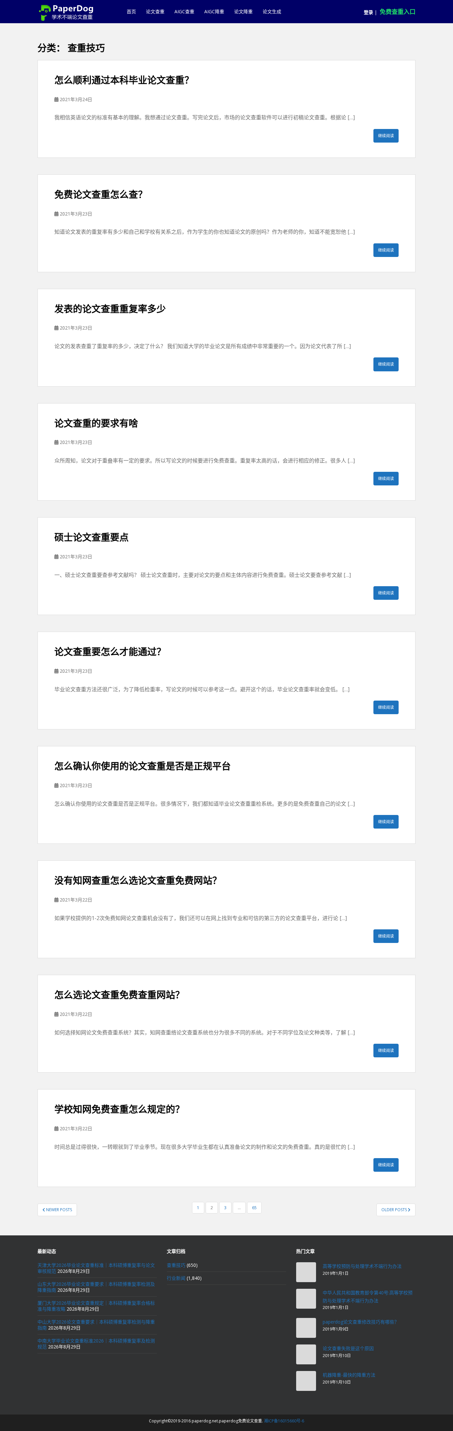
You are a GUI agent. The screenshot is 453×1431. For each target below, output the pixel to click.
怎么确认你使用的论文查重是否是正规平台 (142, 766)
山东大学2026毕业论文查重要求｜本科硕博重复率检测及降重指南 (96, 1287)
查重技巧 (176, 1265)
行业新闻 (176, 1278)
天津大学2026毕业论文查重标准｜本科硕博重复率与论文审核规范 (96, 1268)
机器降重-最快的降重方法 (349, 1375)
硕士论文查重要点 (91, 537)
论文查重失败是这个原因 (348, 1348)
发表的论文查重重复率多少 (110, 309)
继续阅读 (386, 136)
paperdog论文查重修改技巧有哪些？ (361, 1322)
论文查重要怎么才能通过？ (110, 652)
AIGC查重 (184, 11)
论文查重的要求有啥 (96, 423)
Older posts (394, 1210)
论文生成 (272, 11)
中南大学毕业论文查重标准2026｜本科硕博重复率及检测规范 (96, 1344)
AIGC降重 (214, 11)
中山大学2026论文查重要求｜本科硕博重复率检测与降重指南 (96, 1325)
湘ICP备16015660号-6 (284, 1421)
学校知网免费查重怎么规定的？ (119, 1109)
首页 (131, 11)
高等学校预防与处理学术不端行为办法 (362, 1266)
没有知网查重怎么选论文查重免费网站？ (138, 880)
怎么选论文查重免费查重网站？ (119, 995)
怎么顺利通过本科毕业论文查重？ (124, 80)
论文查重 (155, 11)
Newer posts (58, 1210)
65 (254, 1208)
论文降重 (243, 11)
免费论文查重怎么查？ (100, 194)
